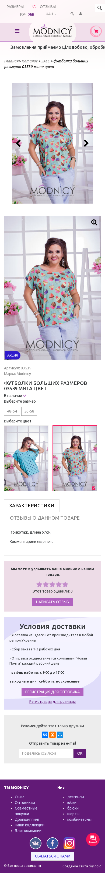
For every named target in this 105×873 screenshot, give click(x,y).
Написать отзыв (52, 602)
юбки (71, 802)
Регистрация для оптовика (52, 692)
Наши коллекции (29, 825)
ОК (79, 753)
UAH (49, 14)
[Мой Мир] (60, 735)
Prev (19, 143)
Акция (12, 355)
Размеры (15, 7)
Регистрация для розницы (52, 701)
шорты (73, 814)
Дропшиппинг (27, 819)
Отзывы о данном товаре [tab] (45, 517)
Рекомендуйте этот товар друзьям (52, 726)
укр (31, 14)
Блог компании (28, 831)
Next (86, 143)
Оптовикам (25, 802)
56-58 (29, 411)
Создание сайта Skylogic (81, 866)
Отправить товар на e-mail (52, 743)
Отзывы (48, 7)
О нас (19, 797)
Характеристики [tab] (31, 505)
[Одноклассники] (52, 735)
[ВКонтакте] (45, 735)
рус (23, 14)
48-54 (12, 411)
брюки (73, 808)
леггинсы (75, 797)
